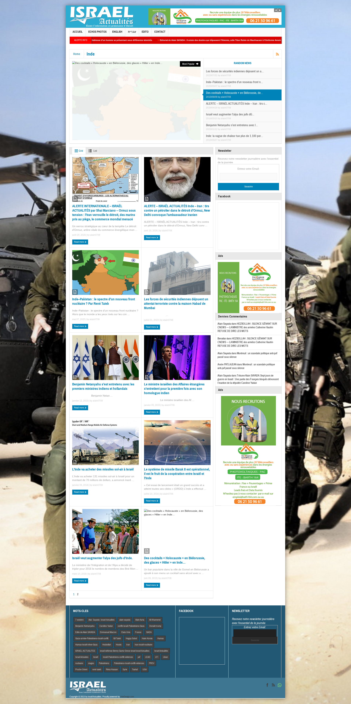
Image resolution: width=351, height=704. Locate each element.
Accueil (78, 31)
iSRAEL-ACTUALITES (85, 650)
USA (145, 669)
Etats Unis (125, 632)
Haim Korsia (147, 638)
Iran (128, 644)
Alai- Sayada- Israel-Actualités (101, 619)
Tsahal (135, 669)
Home (76, 54)
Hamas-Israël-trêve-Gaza (86, 644)
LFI (156, 657)
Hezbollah (106, 644)
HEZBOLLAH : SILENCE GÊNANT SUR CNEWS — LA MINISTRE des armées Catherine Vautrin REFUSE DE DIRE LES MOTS (247, 327)
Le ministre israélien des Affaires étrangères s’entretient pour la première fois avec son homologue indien (174, 388)
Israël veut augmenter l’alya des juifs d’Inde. (102, 558)
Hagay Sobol (131, 638)
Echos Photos (97, 31)
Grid (80, 151)
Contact (159, 31)
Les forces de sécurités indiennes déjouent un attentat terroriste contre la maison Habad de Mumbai (176, 303)
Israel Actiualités (161, 650)
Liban (165, 657)
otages (91, 663)
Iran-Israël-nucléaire (143, 644)
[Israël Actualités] (101, 16)
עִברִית (132, 31)
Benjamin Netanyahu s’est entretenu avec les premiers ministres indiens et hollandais (103, 386)
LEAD (147, 657)
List (95, 151)
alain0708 (226, 75)
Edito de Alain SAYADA (85, 632)
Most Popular (188, 64)
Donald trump (155, 626)
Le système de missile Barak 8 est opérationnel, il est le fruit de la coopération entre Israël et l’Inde (177, 473)
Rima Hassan (112, 669)
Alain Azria (139, 619)
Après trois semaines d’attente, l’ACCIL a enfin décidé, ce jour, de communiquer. (262, 40)
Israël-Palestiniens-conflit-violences (118, 657)
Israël (95, 657)
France (138, 632)
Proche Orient (81, 669)
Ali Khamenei (155, 619)
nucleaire (79, 663)
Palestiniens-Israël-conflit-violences (129, 663)
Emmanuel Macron (108, 632)
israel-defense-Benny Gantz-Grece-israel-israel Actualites (124, 650)
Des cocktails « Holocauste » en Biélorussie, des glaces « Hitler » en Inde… (174, 560)
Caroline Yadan (106, 626)
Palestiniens (104, 663)
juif (139, 657)
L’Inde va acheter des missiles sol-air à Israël (103, 469)
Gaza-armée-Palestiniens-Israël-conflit (91, 638)
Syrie (125, 669)
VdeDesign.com (127, 696)
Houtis (118, 644)
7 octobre (79, 619)
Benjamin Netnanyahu (85, 626)
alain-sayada (124, 619)
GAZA (149, 632)
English (117, 31)
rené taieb (96, 669)
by (219, 75)
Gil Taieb (117, 638)
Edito (145, 31)
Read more (79, 241)
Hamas (160, 638)
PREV (151, 663)
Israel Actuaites (81, 657)
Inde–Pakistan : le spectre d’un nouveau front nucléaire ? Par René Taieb (103, 301)
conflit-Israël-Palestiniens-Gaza (131, 626)
